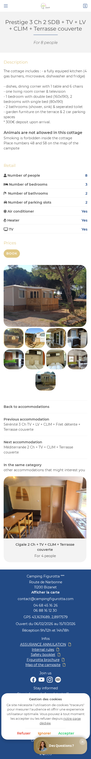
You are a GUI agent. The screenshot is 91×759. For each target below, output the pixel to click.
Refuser (24, 733)
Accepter (66, 733)
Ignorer (44, 733)
